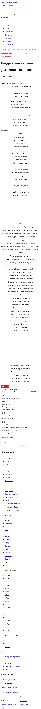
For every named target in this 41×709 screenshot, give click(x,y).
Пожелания (9, 32)
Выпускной (9, 497)
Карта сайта (9, 45)
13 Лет (7, 614)
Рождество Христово (12, 657)
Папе (6, 530)
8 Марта (8, 663)
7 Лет (7, 595)
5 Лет (7, 588)
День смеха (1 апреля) (13, 666)
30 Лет (7, 647)
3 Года (7, 582)
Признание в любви (12, 510)
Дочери (7, 559)
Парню (7, 549)
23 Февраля (9, 660)
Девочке (8, 552)
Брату (7, 536)
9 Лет (7, 601)
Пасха (7, 670)
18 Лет (7, 630)
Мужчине (8, 523)
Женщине (8, 520)
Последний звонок (11, 494)
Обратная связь (23, 704)
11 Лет (7, 608)
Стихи (7, 25)
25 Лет (7, 643)
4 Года (7, 585)
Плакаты (8, 41)
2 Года (7, 578)
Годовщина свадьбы (12, 504)
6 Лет (7, 592)
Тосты (7, 28)
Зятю (6, 565)
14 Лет (7, 617)
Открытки (8, 35)
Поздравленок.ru (7, 9)
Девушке (8, 546)
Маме (7, 527)
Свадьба (8, 500)
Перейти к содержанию (9, 2)
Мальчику (8, 556)
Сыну (7, 562)
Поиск (3, 443)
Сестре (7, 533)
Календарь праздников (7, 437)
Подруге (8, 539)
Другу (7, 543)
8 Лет (7, 598)
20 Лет (7, 640)
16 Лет (7, 624)
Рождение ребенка (11, 507)
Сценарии (8, 38)
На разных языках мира (13, 696)
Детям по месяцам (11, 693)
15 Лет (7, 621)
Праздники (9, 491)
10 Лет (7, 604)
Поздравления (10, 22)
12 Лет (7, 611)
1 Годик (7, 575)
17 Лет (7, 627)
